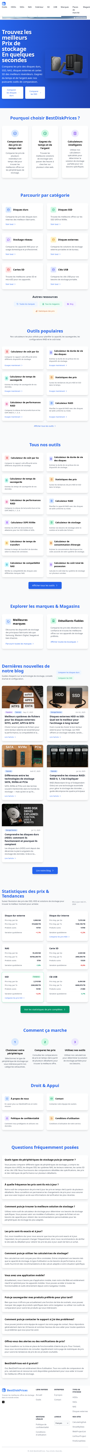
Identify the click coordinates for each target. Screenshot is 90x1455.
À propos (58, 1395)
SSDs (22, 7)
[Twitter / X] (3, 1402)
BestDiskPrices (39, 1451)
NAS (30, 7)
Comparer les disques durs (12, 93)
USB (55, 7)
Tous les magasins (52, 304)
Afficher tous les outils (44, 426)
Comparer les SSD (33, 92)
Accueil (39, 1395)
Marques (65, 7)
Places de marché (76, 10)
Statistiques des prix (46, 311)
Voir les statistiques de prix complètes (43, 1009)
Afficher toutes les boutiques (63, 642)
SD (48, 7)
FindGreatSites (79, 1441)
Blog (71, 304)
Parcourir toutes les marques (19, 643)
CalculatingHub (79, 1422)
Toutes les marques (27, 304)
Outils (4, 7)
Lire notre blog (43, 870)
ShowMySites (78, 1427)
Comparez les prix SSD (13, 998)
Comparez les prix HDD (58, 937)
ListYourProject (79, 1436)
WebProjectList (79, 1431)
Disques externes (80, 1411)
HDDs (13, 7)
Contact (57, 1399)
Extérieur (39, 7)
